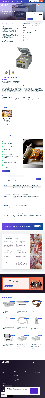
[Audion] (4, 5)
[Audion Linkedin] (4, 390)
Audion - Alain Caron (6, 118)
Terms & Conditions (4, 373)
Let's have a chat (30, 18)
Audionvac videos (5, 170)
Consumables (15, 381)
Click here (36, 226)
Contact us (36, 367)
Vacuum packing (16, 372)
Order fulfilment (27, 370)
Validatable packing (16, 371)
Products (15, 367)
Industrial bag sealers (16, 370)
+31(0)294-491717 (38, 373)
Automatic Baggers (16, 368)
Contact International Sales (9, 286)
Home (3, 367)
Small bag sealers (16, 375)
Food (25, 371)
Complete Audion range (5, 368)
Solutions (26, 367)
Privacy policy (4, 372)
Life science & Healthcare (28, 368)
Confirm (41, 1)
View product (8, 332)
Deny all (34, 390)
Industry (26, 372)
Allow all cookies (34, 388)
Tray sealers (15, 376)
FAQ (2, 377)
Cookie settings (34, 392)
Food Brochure (36, 18)
